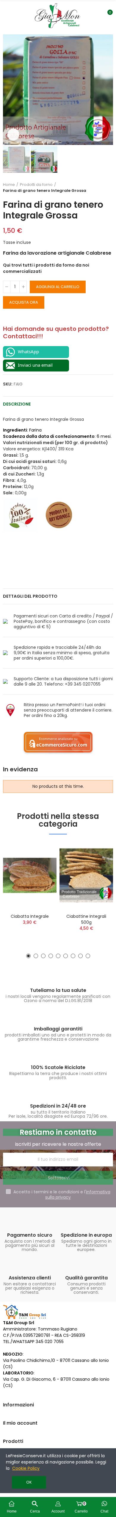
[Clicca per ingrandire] (13, 134)
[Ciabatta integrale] (30, 875)
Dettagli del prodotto (30, 596)
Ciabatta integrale (30, 916)
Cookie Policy (26, 1468)
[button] (9, 89)
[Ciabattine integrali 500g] (86, 875)
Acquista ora (23, 302)
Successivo (108, 188)
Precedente (93, 188)
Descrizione (17, 404)
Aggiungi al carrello (57, 287)
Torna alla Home (101, 188)
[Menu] (7, 15)
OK (29, 1482)
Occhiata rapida (41, 852)
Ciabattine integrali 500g (86, 919)
